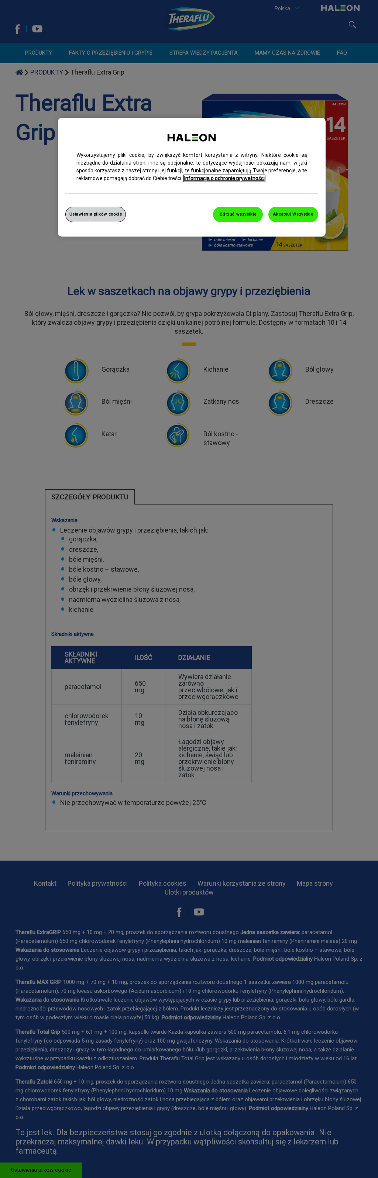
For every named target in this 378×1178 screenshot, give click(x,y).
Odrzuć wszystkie (238, 214)
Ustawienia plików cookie (95, 214)
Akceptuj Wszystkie (293, 214)
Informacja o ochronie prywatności (224, 178)
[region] (192, 177)
